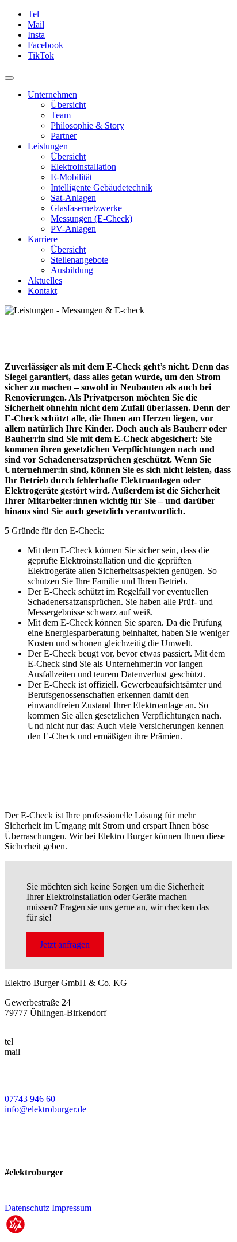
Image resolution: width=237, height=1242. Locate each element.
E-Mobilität (71, 177)
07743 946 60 (30, 1099)
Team (61, 115)
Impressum (71, 1208)
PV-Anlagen (73, 229)
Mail (36, 24)
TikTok (41, 55)
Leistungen (48, 146)
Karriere (43, 239)
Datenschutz (27, 1208)
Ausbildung (72, 270)
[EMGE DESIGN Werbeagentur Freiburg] (15, 1232)
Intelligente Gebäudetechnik (101, 187)
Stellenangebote (79, 260)
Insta (36, 35)
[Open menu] (9, 78)
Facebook (45, 45)
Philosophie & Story (87, 125)
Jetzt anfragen (65, 944)
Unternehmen (52, 94)
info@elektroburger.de (45, 1109)
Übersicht (68, 105)
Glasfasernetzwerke (86, 208)
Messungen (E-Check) (91, 218)
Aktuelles (45, 280)
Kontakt (42, 291)
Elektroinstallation (83, 167)
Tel (33, 14)
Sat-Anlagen (73, 198)
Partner (64, 136)
